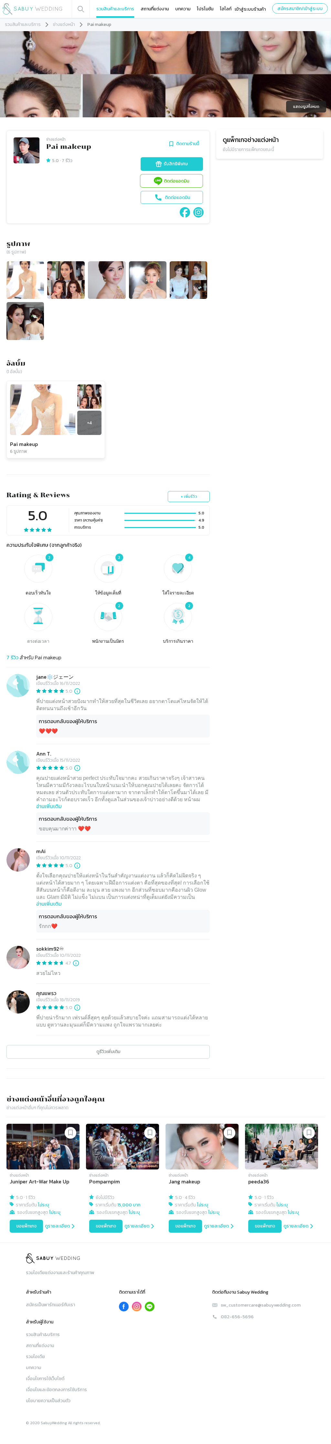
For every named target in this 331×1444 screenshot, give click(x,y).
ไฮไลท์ (225, 9)
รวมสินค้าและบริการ (115, 9)
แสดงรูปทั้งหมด (306, 107)
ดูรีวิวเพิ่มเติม (108, 1051)
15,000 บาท (128, 1205)
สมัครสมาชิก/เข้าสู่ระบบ (300, 8)
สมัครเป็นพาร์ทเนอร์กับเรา (50, 1305)
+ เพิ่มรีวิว (189, 496)
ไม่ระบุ (43, 1205)
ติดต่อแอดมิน (176, 181)
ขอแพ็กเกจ (26, 1226)
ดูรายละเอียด (57, 1226)
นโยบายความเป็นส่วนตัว (48, 1401)
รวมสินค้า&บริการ (43, 1335)
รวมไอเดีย (35, 1357)
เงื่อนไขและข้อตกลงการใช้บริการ (56, 1390)
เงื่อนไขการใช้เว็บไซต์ (45, 1379)
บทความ (182, 9)
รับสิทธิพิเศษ (176, 163)
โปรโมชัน (205, 9)
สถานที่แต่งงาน (155, 9)
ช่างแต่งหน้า (64, 24)
